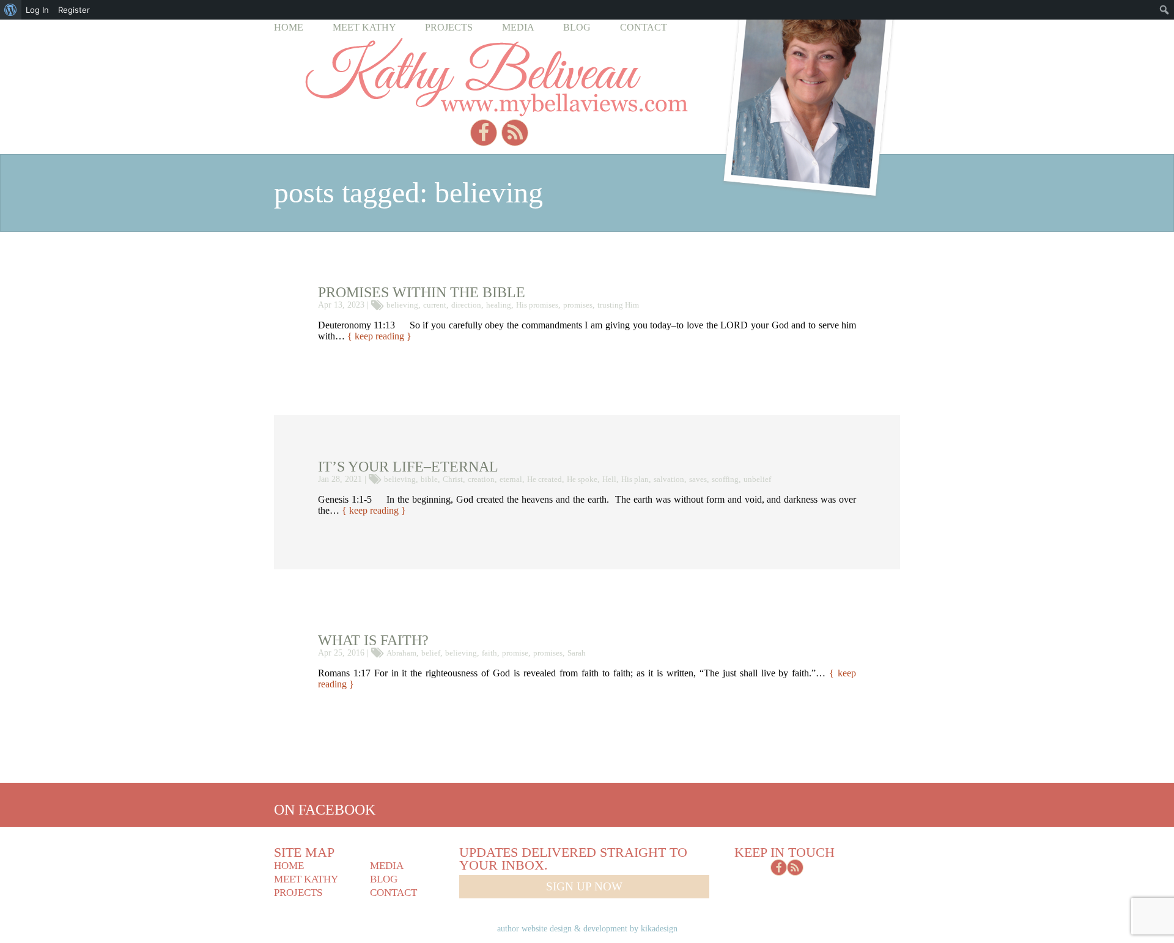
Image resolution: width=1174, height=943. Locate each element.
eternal (511, 479)
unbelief (757, 479)
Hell (609, 479)
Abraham (401, 652)
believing (402, 304)
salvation (669, 479)
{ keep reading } (379, 336)
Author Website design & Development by (587, 928)
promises (578, 304)
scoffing (725, 479)
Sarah (576, 652)
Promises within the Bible (421, 292)
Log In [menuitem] (37, 10)
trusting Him (618, 304)
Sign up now (584, 886)
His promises (537, 304)
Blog (577, 27)
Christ (453, 479)
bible (429, 479)
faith (489, 652)
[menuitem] (10, 10)
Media (518, 27)
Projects (449, 27)
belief (430, 652)
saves (698, 479)
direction (466, 304)
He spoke (582, 479)
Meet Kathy (364, 27)
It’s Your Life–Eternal (408, 467)
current (434, 304)
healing (498, 304)
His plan (635, 479)
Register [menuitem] (74, 10)
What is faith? (373, 640)
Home (288, 27)
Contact (643, 27)
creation (481, 479)
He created (544, 479)
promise (515, 652)
